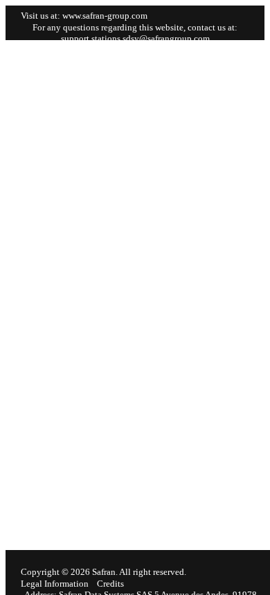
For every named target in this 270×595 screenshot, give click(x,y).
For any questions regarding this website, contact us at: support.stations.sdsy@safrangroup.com (135, 33)
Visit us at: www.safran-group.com (84, 15)
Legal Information (55, 583)
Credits (110, 583)
